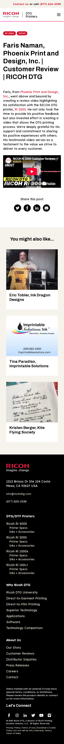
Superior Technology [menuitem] (21, 610)
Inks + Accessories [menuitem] (21, 531)
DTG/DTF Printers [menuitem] (20, 516)
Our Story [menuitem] (13, 647)
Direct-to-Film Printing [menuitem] (23, 604)
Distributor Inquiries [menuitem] (21, 659)
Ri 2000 (9, 33)
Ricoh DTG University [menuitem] (22, 592)
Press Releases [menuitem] (17, 665)
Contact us (21, 4)
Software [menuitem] (13, 622)
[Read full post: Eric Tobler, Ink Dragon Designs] (32, 269)
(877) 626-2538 (50, 4)
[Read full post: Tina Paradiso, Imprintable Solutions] (32, 336)
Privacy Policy (13, 727)
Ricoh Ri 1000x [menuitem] (17, 551)
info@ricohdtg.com (18, 493)
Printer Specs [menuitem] (18, 528)
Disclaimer (42, 727)
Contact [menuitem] (12, 677)
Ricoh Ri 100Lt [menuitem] (17, 565)
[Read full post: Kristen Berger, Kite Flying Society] (32, 402)
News (22, 33)
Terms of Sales (13, 733)
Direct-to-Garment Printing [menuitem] (26, 598)
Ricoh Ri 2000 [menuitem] (16, 537)
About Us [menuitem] (13, 640)
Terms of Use (28, 727)
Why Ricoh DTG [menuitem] (18, 585)
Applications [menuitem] (15, 616)
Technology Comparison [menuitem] (24, 628)
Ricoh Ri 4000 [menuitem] (16, 524)
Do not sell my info (23, 730)
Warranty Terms (43, 730)
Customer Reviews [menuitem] (20, 653)
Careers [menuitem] (12, 671)
